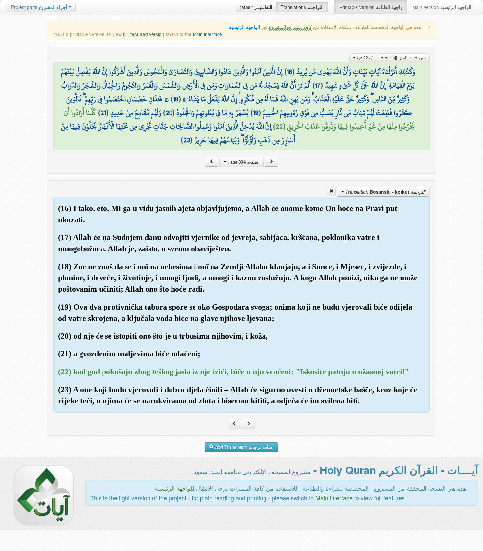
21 (103, 113)
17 (317, 85)
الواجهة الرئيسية (244, 27)
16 (289, 71)
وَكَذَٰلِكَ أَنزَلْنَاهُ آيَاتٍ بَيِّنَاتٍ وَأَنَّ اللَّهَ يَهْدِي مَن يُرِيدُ (355, 71)
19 (255, 113)
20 (169, 113)
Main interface (207, 34)
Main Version (441, 7)
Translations (302, 7)
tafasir (256, 7)
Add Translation (244, 447)
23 (186, 140)
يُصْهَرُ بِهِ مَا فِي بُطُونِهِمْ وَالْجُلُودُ (212, 113)
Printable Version (370, 7)
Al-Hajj (405, 57)
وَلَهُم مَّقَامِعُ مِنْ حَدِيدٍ (135, 113)
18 (175, 99)
